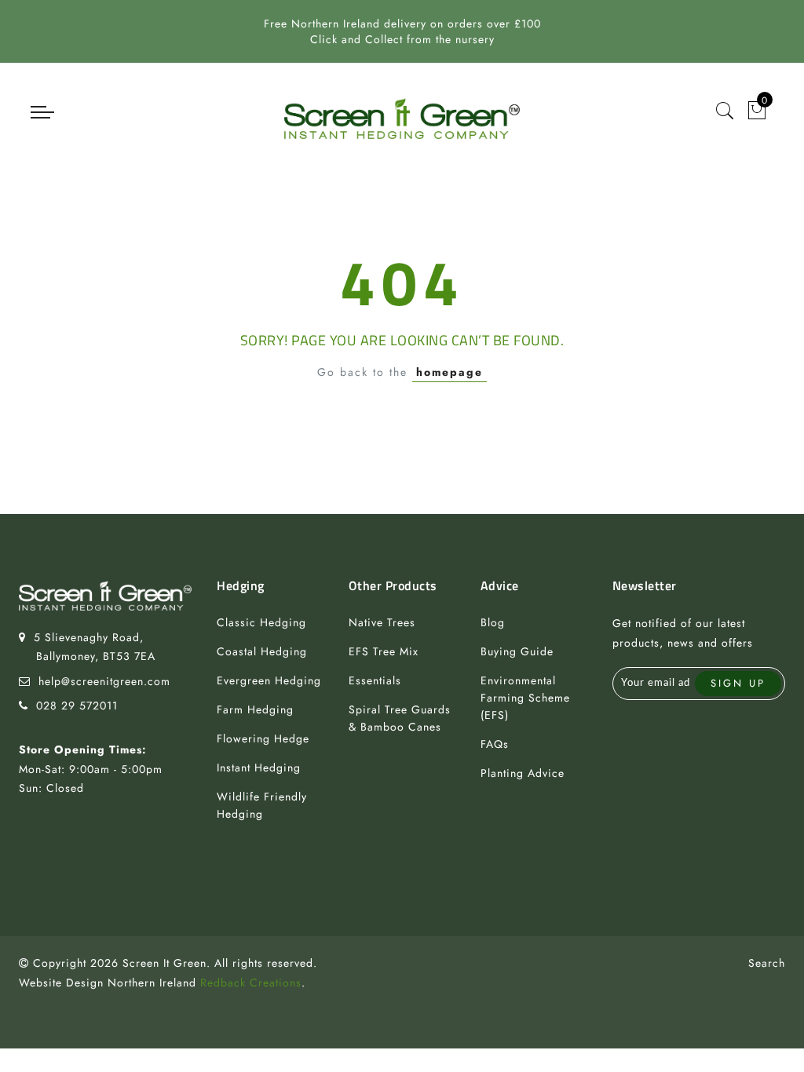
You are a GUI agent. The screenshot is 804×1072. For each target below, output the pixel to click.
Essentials (375, 680)
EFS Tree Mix (383, 651)
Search (766, 963)
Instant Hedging (259, 767)
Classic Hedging (261, 622)
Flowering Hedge (263, 738)
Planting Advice (523, 773)
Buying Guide (517, 651)
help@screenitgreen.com (104, 681)
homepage (449, 372)
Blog (493, 622)
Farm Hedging (255, 709)
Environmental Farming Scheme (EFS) (525, 698)
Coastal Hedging (262, 651)
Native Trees (382, 622)
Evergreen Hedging (269, 680)
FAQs (495, 744)
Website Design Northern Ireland (107, 982)
